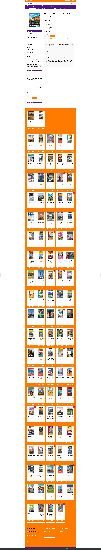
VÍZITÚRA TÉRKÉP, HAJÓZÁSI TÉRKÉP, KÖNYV (34, 66)
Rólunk (27, 541)
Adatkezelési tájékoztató (63, 532)
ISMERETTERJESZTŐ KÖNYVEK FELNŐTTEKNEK (34, 56)
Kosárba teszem (29, 128)
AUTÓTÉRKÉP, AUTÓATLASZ (34, 49)
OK (67, 548)
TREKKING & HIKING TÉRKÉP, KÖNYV (33, 61)
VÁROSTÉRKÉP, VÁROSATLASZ (32, 52)
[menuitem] (27, 0)
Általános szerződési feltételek (64, 530)
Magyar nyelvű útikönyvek (62, 38)
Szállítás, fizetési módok (47, 531)
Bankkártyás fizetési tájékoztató (48, 532)
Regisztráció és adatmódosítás (47, 530)
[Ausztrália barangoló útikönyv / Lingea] (0, 275)
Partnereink (28, 542)
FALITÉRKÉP (34, 47)
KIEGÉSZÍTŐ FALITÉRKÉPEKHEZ (32, 58)
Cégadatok (28, 540)
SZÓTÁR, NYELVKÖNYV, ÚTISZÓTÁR (33, 64)
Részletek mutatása (33, 128)
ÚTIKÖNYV (34, 46)
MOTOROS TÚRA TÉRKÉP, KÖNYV (32, 59)
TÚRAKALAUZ (34, 44)
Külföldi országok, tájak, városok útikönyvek (55, 38)
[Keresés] (74, 8)
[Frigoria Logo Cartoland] (30, 3)
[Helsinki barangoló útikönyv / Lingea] (100, 275)
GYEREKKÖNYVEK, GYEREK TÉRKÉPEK (34, 50)
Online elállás (62, 535)
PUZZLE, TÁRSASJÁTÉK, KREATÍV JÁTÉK (34, 63)
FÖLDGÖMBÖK (34, 54)
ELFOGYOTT (67, 150)
